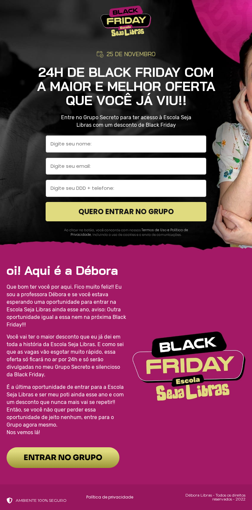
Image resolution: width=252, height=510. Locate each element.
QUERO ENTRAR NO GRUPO (126, 211)
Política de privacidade (109, 497)
